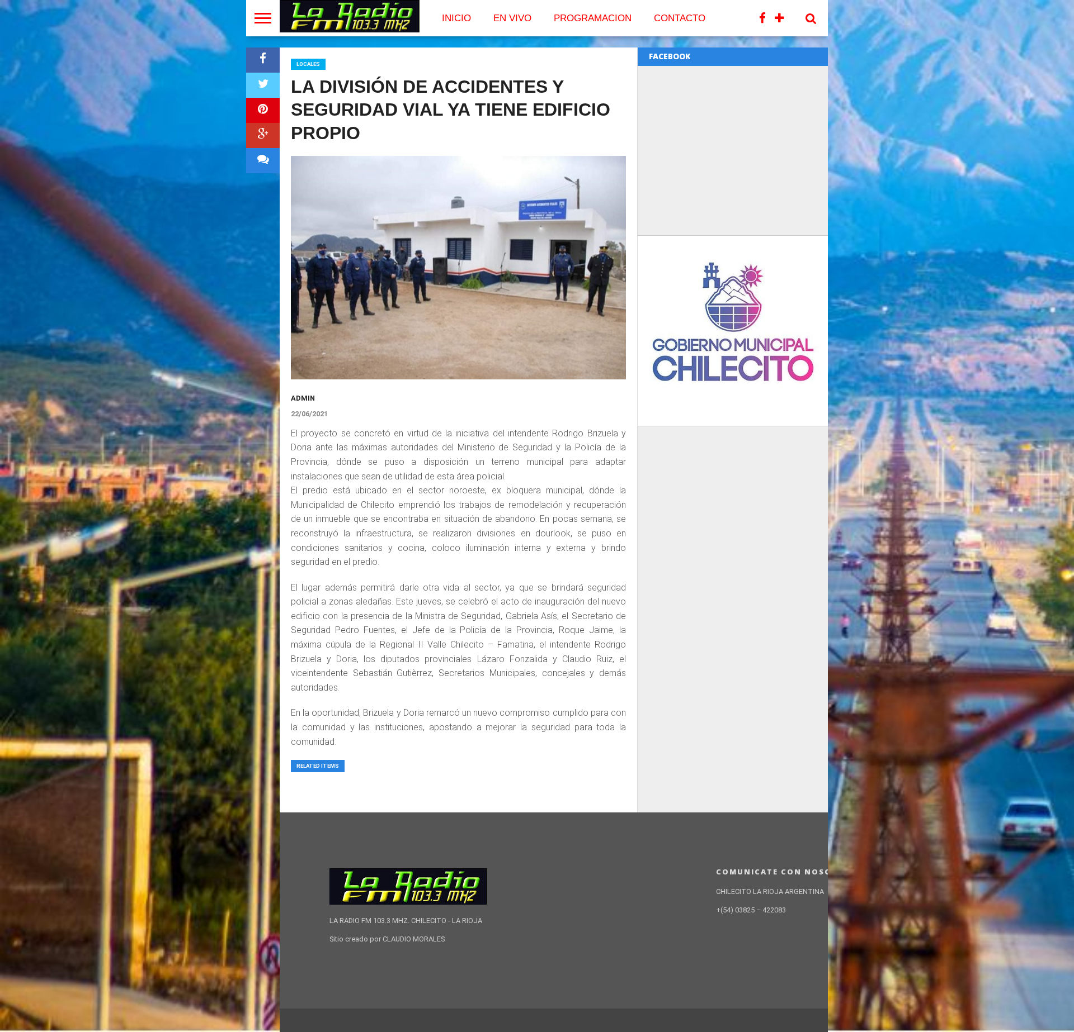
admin (303, 398)
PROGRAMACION (593, 18)
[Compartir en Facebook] (263, 60)
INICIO (456, 18)
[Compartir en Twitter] (263, 85)
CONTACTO (679, 18)
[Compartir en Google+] (263, 135)
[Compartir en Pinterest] (263, 110)
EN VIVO (512, 18)
